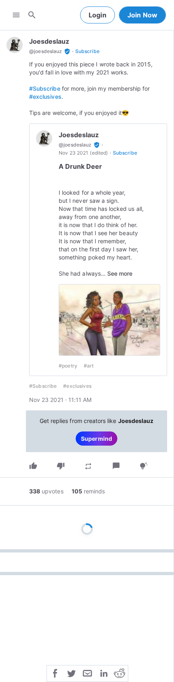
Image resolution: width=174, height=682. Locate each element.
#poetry (68, 366)
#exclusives (45, 96)
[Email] (87, 673)
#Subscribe (44, 88)
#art (89, 366)
